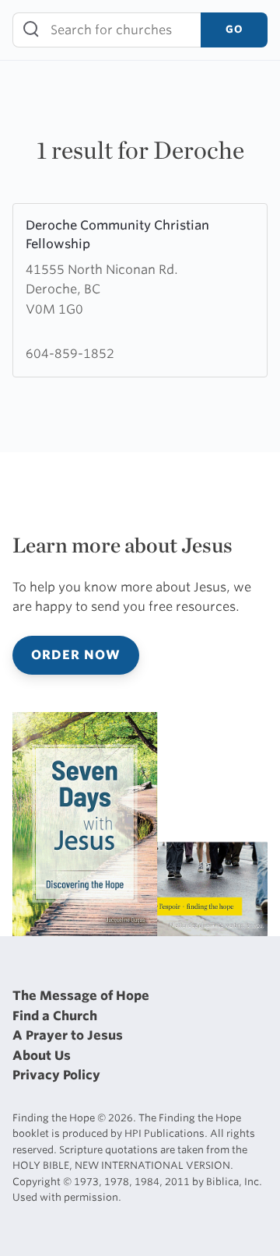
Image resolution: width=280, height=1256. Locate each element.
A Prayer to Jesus (67, 1035)
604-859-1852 (70, 353)
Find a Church (54, 1016)
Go (234, 29)
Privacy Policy (56, 1075)
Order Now (76, 654)
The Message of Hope (80, 995)
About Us (41, 1055)
